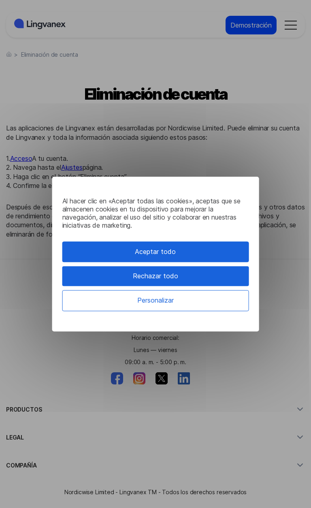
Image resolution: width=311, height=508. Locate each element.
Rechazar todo (155, 276)
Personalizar (155, 301)
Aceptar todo (155, 252)
